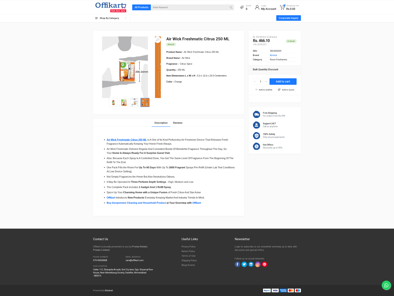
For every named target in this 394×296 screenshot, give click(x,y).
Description (161, 122)
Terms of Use (188, 255)
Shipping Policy (189, 260)
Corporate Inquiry (288, 18)
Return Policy (188, 251)
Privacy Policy (188, 246)
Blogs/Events (188, 265)
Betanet (109, 290)
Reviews (178, 122)
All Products (141, 7)
